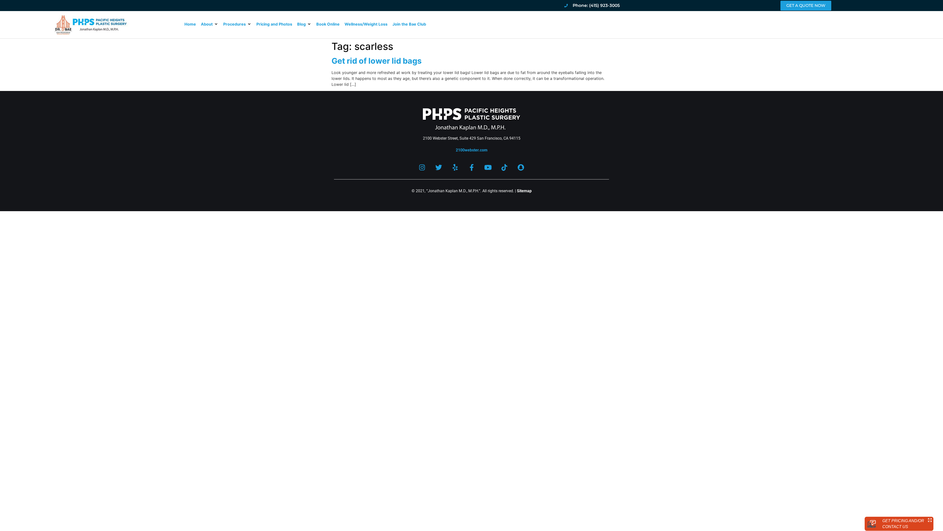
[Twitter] (438, 167)
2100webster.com (471, 150)
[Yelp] (455, 167)
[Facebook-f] (471, 167)
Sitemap (524, 191)
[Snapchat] (521, 167)
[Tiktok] (504, 167)
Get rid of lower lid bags (377, 61)
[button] (209, 24)
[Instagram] (422, 167)
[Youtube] (488, 167)
